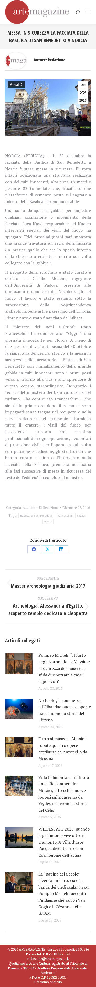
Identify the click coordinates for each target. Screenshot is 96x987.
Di (49, 507)
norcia (48, 521)
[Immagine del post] (19, 663)
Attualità (16, 84)
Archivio (56, 982)
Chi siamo (41, 982)
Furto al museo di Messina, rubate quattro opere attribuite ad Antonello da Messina (63, 748)
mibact (81, 515)
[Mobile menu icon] (88, 12)
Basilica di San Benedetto (36, 515)
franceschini (65, 515)
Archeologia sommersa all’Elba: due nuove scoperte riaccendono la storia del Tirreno (64, 710)
